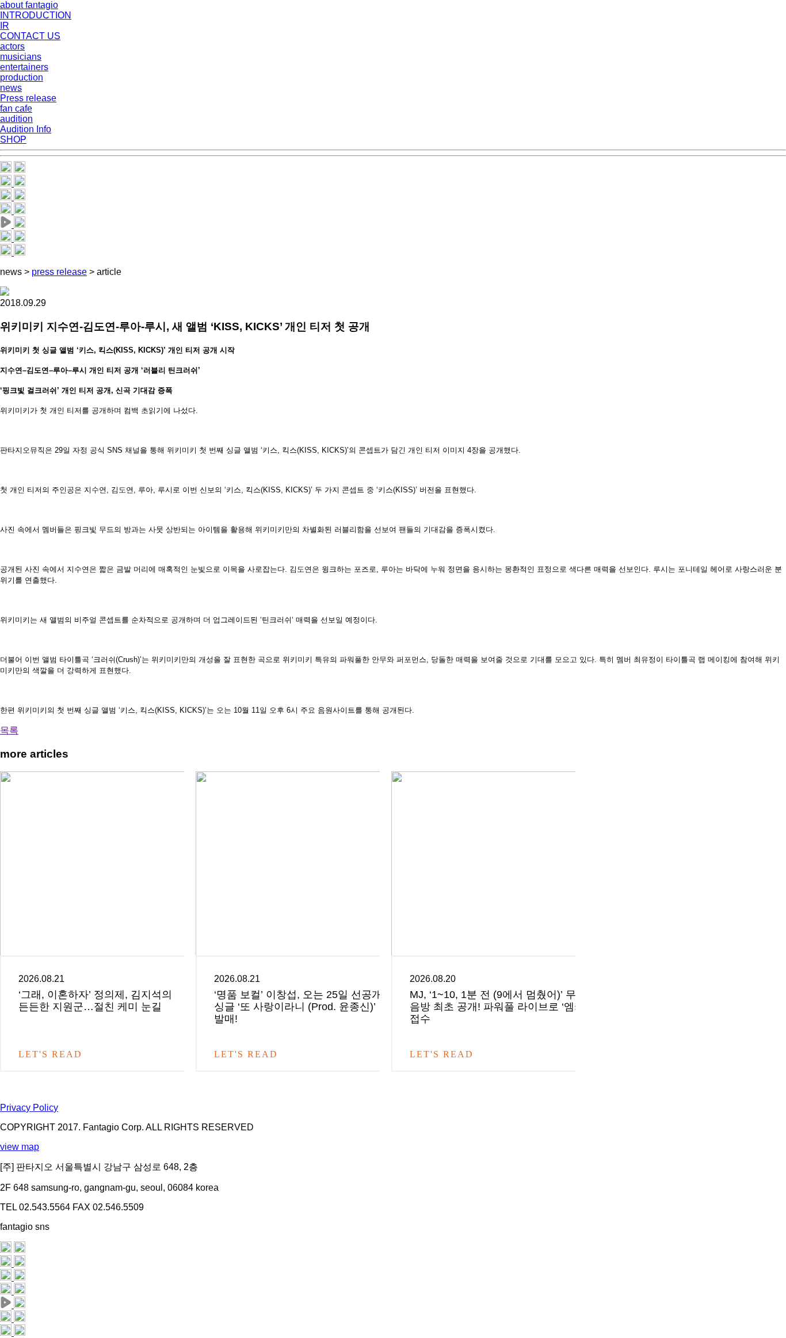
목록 (9, 730)
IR (4, 25)
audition (16, 119)
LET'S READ (52, 1054)
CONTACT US (30, 36)
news (11, 88)
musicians (20, 57)
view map (19, 1147)
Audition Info (25, 129)
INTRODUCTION (35, 15)
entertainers (24, 67)
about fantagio (29, 5)
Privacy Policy (29, 1108)
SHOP (13, 139)
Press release (28, 98)
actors (12, 46)
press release (59, 272)
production (21, 77)
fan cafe (16, 108)
